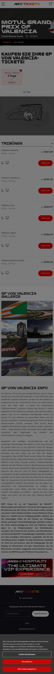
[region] (27, 654)
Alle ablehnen (27, 662)
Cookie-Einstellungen (27, 654)
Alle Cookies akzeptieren (27, 669)
